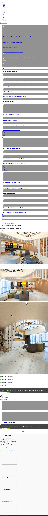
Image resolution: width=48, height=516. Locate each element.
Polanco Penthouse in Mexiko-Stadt (11, 153)
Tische (4, 5)
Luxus (2, 15)
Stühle (4, 4)
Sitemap (18, 515)
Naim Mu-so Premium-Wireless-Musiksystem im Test (14, 96)
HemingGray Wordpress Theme (10, 71)
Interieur (3, 136)
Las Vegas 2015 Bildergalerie (9, 193)
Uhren (4, 16)
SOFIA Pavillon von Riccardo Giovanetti (11, 148)
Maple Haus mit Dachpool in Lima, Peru (11, 61)
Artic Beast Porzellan (7, 91)
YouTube (12, 450)
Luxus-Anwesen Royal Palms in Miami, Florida (13, 52)
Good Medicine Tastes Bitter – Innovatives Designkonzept (15, 86)
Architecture (5, 20)
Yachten (4, 18)
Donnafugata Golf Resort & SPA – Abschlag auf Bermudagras (16, 188)
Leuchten (4, 7)
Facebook (1, 450)
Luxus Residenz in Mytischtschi (10, 47)
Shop (2, 217)
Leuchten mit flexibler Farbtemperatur (11, 130)
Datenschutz (14, 515)
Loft (3, 9)
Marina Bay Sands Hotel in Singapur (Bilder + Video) (14, 207)
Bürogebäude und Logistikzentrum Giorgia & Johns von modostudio (18, 36)
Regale (4, 134)
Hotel (4, 11)
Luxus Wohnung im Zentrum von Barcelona (12, 42)
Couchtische (5, 131)
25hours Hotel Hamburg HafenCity (10, 197)
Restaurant (4, 10)
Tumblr (15, 450)
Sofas (4, 6)
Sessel (4, 3)
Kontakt (3, 226)
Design (3, 1)
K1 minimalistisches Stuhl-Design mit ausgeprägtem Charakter (16, 125)
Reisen (3, 14)
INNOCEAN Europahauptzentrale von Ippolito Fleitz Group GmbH (17, 158)
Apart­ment (4, 8)
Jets (3, 17)
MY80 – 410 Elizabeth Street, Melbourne (11, 66)
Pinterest (9, 450)
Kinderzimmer (5, 170)
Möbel (3, 2)
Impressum (10, 515)
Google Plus (5, 450)
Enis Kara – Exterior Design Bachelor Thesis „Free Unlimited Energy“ (17, 81)
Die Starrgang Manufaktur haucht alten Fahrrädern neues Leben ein (18, 77)
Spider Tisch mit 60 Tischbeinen (10, 120)
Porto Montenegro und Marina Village (11, 182)
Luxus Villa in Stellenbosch (4, 397)
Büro (4, 13)
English (3, 19)
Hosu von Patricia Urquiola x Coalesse (11, 114)
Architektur (3, 25)
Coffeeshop (5, 167)
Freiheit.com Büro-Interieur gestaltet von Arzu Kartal (14, 163)
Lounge (4, 12)
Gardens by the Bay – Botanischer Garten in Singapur (14, 212)
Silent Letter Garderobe (8, 101)
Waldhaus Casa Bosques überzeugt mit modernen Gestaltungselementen (19, 57)
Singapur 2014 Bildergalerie (9, 202)
